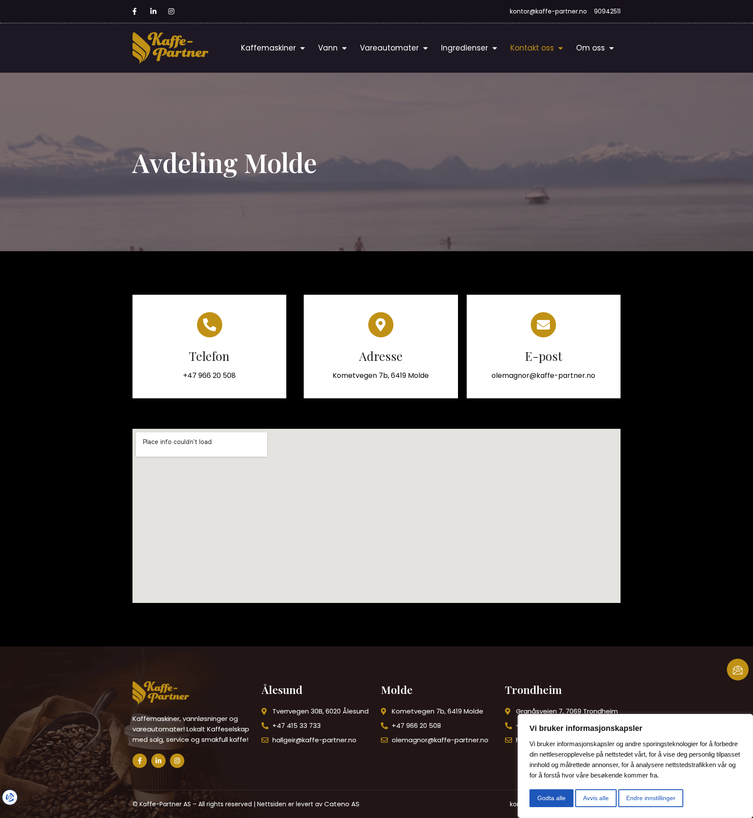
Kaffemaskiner (268, 48)
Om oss (590, 48)
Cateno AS (342, 803)
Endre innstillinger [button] (650, 797)
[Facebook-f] (139, 761)
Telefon (209, 356)
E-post (543, 356)
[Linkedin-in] (158, 761)
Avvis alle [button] (596, 797)
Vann (328, 48)
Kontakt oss (532, 48)
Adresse (381, 356)
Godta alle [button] (551, 797)
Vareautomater (389, 48)
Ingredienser (464, 48)
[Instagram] (177, 761)
